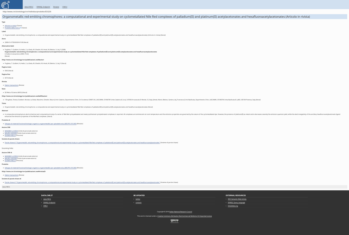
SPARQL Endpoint (43, 7)
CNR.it (64, 7)
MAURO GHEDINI (11, 133)
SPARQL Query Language (236, 202)
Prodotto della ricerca (12, 28)
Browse (56, 7)
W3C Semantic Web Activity (237, 199)
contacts (139, 202)
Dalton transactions (11, 85)
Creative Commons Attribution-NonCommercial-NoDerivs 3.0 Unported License (185, 216)
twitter (138, 199)
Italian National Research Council (180, 212)
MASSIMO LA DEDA (11, 131)
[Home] (11, 4)
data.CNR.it (29, 7)
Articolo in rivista (10, 26)
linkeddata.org (233, 206)
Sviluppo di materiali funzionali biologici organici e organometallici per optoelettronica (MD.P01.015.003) (40, 124)
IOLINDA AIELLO (10, 135)
